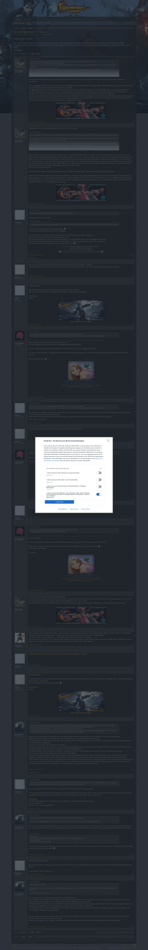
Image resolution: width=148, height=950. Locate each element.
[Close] (109, 441)
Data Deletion (62, 509)
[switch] (99, 472)
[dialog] (74, 475)
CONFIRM (59, 502)
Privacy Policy (85, 509)
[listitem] (74, 468)
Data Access (74, 509)
